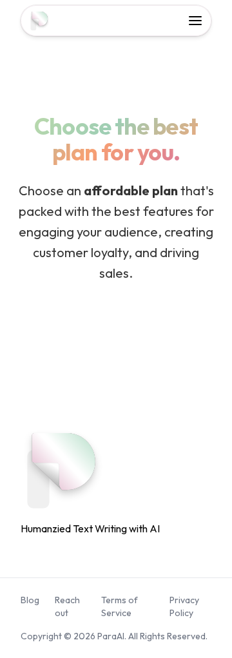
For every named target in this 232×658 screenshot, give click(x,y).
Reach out (67, 606)
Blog (30, 600)
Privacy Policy (184, 606)
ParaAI (110, 636)
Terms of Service (119, 606)
